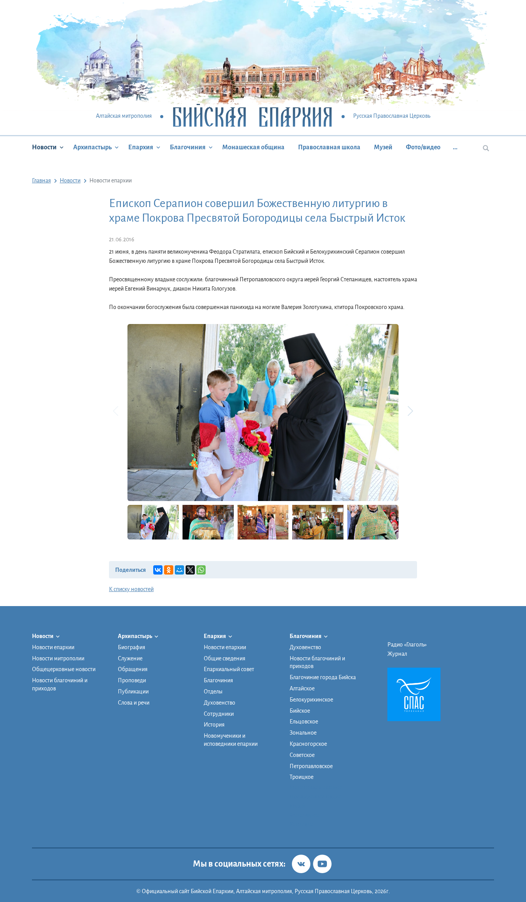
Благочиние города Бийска (323, 677)
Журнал (397, 654)
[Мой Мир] (179, 570)
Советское (302, 755)
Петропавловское (311, 766)
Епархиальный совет (229, 669)
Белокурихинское (311, 700)
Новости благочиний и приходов (59, 684)
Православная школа (329, 147)
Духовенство (219, 703)
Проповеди (132, 680)
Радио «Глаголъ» (407, 644)
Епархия (140, 147)
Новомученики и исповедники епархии (231, 740)
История (214, 725)
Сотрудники (219, 714)
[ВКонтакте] (157, 570)
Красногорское (308, 744)
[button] (410, 411)
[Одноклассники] (168, 570)
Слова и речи (133, 703)
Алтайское (302, 688)
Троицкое (301, 777)
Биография (131, 647)
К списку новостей (131, 589)
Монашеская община (253, 147)
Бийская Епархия (252, 116)
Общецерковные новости (63, 669)
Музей (383, 147)
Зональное (303, 733)
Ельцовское (304, 721)
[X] (190, 570)
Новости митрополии (58, 658)
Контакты (301, 824)
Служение (130, 658)
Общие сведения (224, 658)
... (455, 147)
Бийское (300, 711)
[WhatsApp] (201, 570)
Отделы (213, 691)
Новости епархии (53, 647)
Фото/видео (423, 147)
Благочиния (188, 147)
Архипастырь (92, 147)
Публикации (133, 691)
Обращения (132, 669)
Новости (44, 147)
